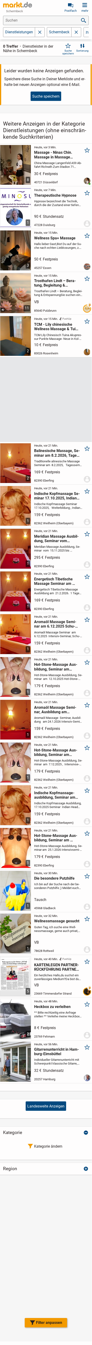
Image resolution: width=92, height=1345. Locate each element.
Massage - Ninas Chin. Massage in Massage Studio (53, 154)
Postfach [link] (70, 10)
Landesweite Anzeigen (45, 1106)
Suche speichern (68, 52)
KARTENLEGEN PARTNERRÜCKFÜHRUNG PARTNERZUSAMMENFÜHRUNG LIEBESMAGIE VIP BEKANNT (57, 967)
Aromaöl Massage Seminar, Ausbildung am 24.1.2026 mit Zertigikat (55, 709)
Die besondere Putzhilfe (54, 878)
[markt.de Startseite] (17, 5)
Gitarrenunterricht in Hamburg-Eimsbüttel (56, 1051)
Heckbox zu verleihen (52, 1006)
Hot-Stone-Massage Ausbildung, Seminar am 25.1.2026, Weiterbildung (55, 837)
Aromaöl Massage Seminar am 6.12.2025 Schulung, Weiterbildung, (55, 624)
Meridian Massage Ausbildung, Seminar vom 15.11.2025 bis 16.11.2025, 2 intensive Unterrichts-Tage (56, 538)
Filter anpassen (49, 1322)
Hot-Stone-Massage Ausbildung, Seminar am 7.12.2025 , (55, 752)
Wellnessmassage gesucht (56, 921)
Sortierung (82, 50)
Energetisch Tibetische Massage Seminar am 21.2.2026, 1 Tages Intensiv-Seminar (56, 581)
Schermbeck (59, 32)
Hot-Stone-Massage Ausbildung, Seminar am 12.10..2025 (55, 666)
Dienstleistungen (19, 32)
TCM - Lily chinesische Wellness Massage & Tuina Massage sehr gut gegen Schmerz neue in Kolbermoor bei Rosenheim (57, 326)
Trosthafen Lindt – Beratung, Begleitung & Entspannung (55, 283)
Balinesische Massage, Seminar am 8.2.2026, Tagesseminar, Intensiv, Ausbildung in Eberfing (57, 452)
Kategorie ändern (48, 1146)
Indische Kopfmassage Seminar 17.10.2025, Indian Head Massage (57, 495)
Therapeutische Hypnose (55, 195)
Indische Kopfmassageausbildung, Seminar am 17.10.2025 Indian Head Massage (54, 795)
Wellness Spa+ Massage (55, 238)
